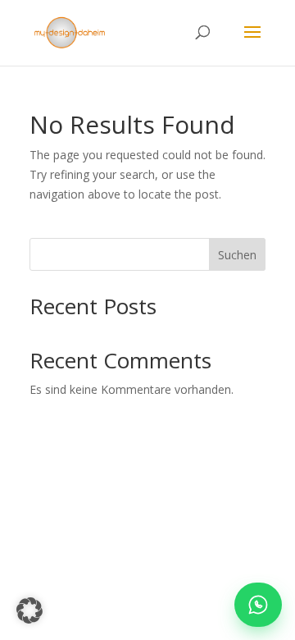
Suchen (237, 255)
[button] (29, 610)
